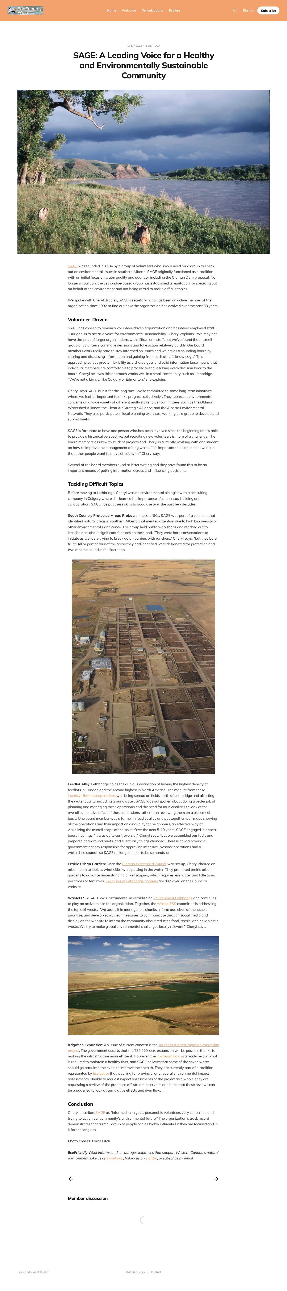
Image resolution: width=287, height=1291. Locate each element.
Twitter (151, 1158)
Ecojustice (101, 1073)
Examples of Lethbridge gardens (131, 881)
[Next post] (216, 1179)
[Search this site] (235, 10)
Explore (174, 10)
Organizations (152, 10)
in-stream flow (168, 1056)
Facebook (115, 1158)
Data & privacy (135, 1272)
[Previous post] (70, 1179)
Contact (156, 1272)
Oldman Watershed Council (144, 864)
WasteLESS (166, 903)
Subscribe (268, 11)
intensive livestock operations (92, 795)
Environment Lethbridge (172, 898)
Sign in (248, 10)
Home (111, 10)
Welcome (129, 10)
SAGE (73, 266)
